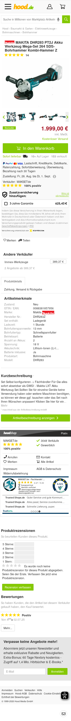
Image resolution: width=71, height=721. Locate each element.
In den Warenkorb (38, 148)
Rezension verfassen (18, 587)
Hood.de (24, 7)
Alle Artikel (47, 462)
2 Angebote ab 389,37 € (20, 268)
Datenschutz (53, 469)
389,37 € (58, 261)
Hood (5, 28)
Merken (11, 240)
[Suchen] (66, 19)
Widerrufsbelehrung (15, 473)
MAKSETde (10, 441)
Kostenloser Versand (55, 139)
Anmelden (57, 671)
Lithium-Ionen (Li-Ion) (46, 348)
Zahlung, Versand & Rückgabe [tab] (23, 289)
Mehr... (8, 628)
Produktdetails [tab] (13, 281)
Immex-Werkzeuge (16, 262)
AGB (39, 469)
